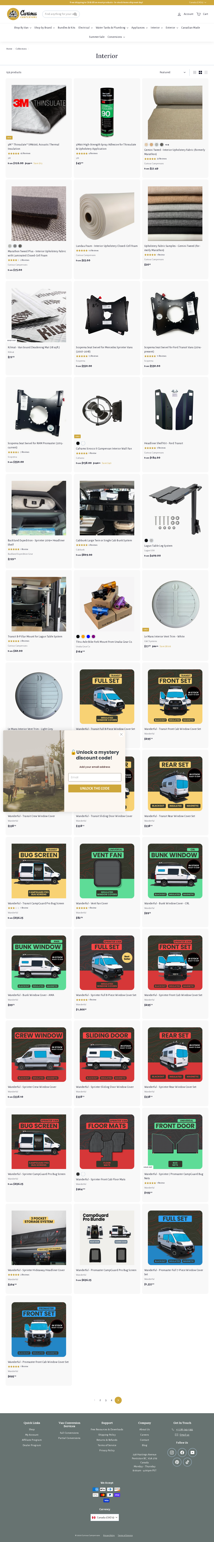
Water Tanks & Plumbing (111, 27)
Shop (32, 1429)
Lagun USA (149, 550)
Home (9, 49)
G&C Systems (150, 641)
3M (9, 158)
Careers (144, 1434)
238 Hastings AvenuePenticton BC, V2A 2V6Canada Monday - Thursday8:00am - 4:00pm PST (144, 1462)
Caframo (80, 458)
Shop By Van (21, 27)
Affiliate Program (32, 1440)
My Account (32, 1434)
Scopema (80, 361)
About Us (144, 1429)
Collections (21, 49)
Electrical (84, 27)
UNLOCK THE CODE (95, 788)
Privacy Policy (107, 1450)
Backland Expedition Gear (20, 554)
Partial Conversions (69, 1438)
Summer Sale (96, 37)
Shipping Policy (107, 1434)
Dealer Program (32, 1445)
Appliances (138, 27)
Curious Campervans (154, 163)
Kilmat (11, 352)
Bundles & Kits (66, 27)
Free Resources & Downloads (107, 1429)
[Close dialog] (121, 734)
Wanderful (149, 734)
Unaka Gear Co (83, 646)
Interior (155, 27)
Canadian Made (190, 27)
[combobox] (61, 14)
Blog (144, 1445)
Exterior (171, 27)
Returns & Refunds (107, 1440)
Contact (144, 1440)
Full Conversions (69, 1433)
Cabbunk (80, 550)
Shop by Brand (43, 27)
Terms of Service (107, 1445)
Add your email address (94, 767)
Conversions (115, 37)
